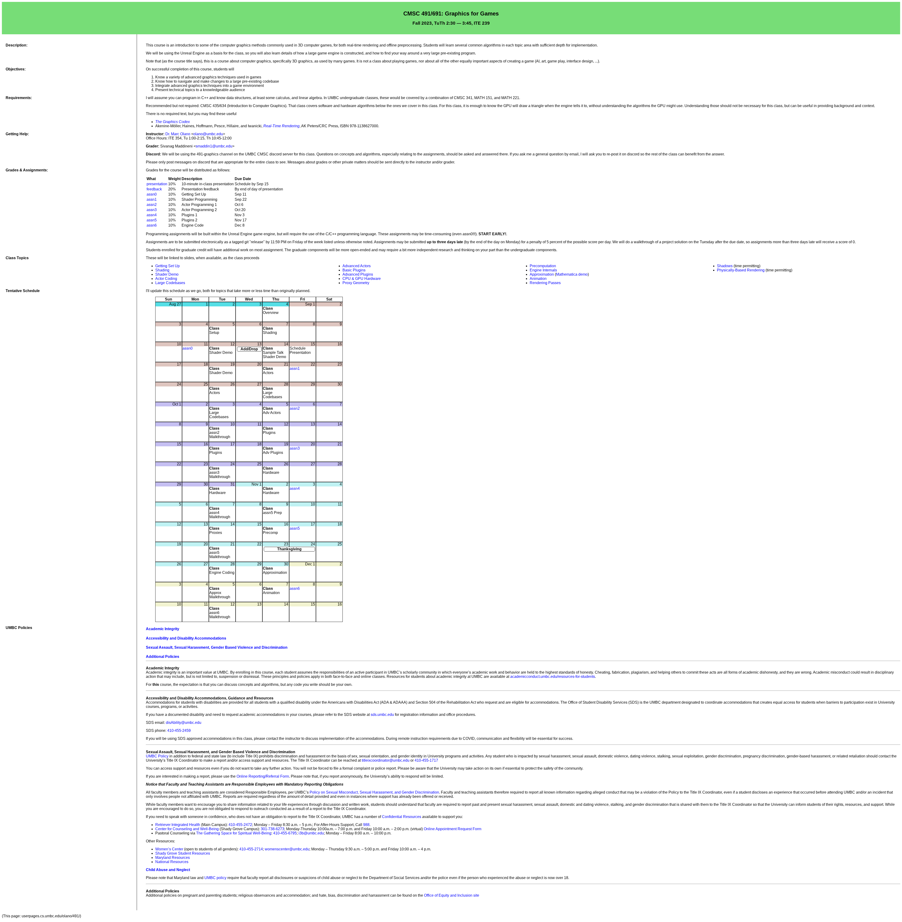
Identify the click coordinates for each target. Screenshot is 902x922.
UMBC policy (215, 878)
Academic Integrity (162, 629)
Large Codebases (170, 283)
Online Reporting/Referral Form (263, 776)
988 (366, 825)
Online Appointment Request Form (452, 829)
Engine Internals (543, 270)
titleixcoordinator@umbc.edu (385, 760)
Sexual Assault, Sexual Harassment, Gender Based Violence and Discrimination (217, 647)
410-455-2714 (251, 849)
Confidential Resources (401, 817)
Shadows (725, 266)
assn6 (152, 225)
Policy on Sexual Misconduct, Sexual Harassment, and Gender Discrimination (374, 792)
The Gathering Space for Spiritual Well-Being (233, 833)
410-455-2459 (179, 731)
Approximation (542, 274)
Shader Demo (167, 274)
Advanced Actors (356, 266)
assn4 (152, 215)
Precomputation (543, 266)
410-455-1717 (426, 760)
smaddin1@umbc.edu (214, 146)
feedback (154, 189)
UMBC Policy (157, 756)
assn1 (152, 199)
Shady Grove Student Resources (182, 853)
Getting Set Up (167, 266)
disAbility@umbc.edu (183, 723)
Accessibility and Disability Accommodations (186, 638)
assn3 (152, 210)
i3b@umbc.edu (311, 833)
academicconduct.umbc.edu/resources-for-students (552, 677)
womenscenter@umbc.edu (287, 849)
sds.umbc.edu (382, 715)
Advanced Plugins (357, 274)
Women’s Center (169, 849)
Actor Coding (166, 279)
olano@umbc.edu (208, 134)
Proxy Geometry (355, 283)
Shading (162, 270)
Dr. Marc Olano (177, 134)
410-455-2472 (240, 825)
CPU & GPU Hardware (361, 279)
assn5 (152, 220)
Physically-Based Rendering (741, 270)
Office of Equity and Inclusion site (451, 895)
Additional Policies (162, 657)
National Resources (171, 862)
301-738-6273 (272, 829)
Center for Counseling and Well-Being (187, 829)
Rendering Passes (545, 283)
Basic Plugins (353, 270)
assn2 (152, 205)
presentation (157, 184)
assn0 (152, 194)
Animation (538, 279)
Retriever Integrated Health (177, 825)
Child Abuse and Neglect (168, 870)
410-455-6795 (285, 833)
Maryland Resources (172, 858)
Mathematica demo (572, 274)
